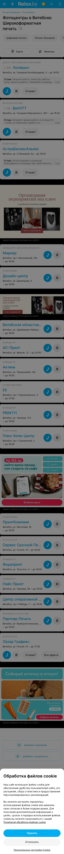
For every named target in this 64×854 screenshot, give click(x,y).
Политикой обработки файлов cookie (24, 822)
